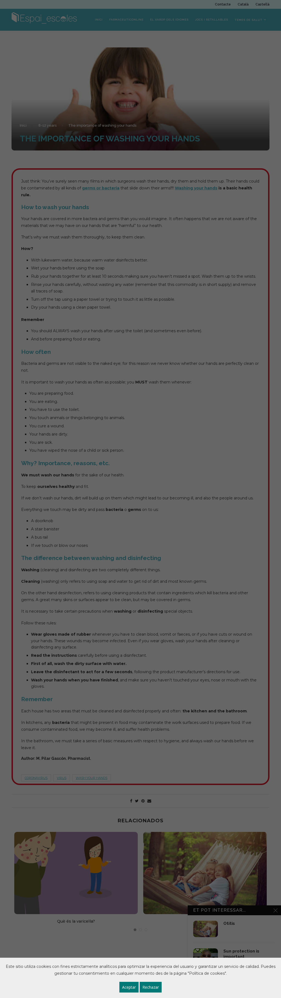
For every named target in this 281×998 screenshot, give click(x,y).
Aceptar (129, 987)
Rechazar (150, 987)
